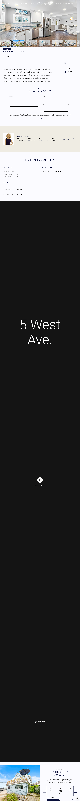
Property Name (13, 103)
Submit (41, 118)
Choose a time (50, 797)
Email (42, 96)
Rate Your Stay (45, 103)
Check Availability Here (9, 63)
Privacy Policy (65, 115)
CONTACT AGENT (67, 139)
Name (10, 96)
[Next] (75, 791)
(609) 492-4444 (32, 140)
